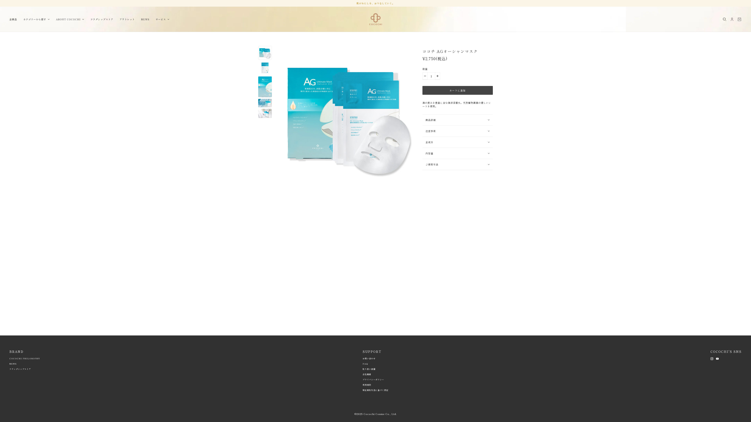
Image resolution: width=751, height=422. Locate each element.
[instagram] (712, 358)
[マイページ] (732, 19)
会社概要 (367, 374)
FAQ (365, 363)
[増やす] (437, 76)
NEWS (12, 363)
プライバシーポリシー (373, 379)
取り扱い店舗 (369, 368)
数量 (425, 69)
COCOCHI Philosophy (24, 358)
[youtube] (717, 358)
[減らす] (425, 76)
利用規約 (367, 384)
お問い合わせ (369, 358)
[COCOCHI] (375, 19)
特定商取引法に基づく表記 (375, 390)
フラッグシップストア (20, 368)
